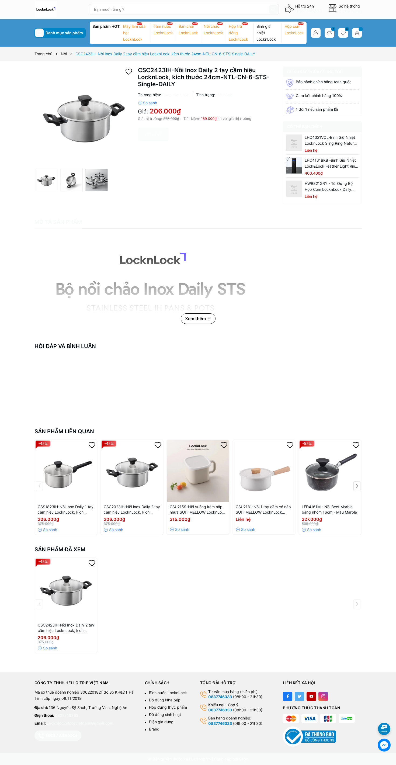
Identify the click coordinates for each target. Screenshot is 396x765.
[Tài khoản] (316, 33)
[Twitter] (299, 696)
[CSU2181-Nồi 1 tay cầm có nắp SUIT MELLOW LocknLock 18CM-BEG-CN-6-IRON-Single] (264, 471)
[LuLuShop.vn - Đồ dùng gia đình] (60, 9)
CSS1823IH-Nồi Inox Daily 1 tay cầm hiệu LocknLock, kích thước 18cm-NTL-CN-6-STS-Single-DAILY (65, 509)
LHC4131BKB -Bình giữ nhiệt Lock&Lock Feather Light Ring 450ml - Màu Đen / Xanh (331, 163)
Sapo (243, 759)
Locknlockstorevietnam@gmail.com (80, 723)
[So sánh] (147, 103)
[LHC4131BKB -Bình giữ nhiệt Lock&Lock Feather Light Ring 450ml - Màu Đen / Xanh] (294, 165)
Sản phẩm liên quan (64, 431)
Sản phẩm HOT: (106, 26)
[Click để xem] (84, 116)
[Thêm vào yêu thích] (129, 71)
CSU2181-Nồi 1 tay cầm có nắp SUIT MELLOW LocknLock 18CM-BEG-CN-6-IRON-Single (263, 509)
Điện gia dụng (161, 721)
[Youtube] (311, 696)
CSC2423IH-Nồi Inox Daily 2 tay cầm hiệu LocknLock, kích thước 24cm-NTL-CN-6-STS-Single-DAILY (66, 628)
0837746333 (308, 10)
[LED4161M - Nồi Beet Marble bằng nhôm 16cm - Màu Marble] (330, 471)
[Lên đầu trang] (385, 714)
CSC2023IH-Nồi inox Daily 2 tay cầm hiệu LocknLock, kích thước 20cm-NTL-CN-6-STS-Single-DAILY (132, 509)
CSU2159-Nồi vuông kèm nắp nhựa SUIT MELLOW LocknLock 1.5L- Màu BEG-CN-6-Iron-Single (198, 509)
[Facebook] (287, 696)
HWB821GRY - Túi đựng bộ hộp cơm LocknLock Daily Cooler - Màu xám (329, 186)
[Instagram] (323, 696)
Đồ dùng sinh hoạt (165, 714)
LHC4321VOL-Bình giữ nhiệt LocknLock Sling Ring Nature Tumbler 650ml (330, 140)
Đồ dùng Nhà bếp (164, 700)
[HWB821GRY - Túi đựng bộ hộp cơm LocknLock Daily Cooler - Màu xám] (294, 189)
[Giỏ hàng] (357, 33)
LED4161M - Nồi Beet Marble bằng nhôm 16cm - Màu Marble (329, 509)
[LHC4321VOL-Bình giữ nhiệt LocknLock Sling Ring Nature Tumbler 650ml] (294, 142)
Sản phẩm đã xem (59, 549)
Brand (154, 729)
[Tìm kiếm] (273, 9)
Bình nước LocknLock (168, 692)
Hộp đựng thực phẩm (168, 707)
